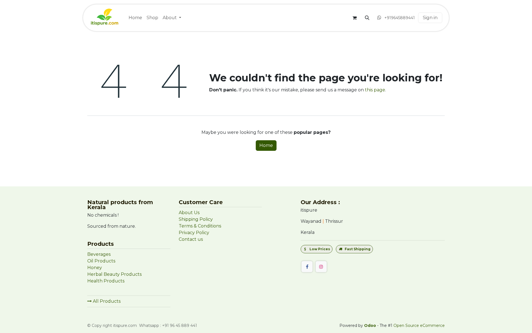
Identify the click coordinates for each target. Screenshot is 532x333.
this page (375, 89)
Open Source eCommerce (419, 325)
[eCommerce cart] (354, 18)
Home (266, 145)
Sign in (430, 17)
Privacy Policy (194, 232)
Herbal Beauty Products (114, 274)
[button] (367, 18)
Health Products (105, 281)
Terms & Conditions (200, 226)
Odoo (370, 325)
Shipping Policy (196, 219)
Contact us (191, 239)
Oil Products (101, 261)
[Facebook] (307, 266)
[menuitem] (135, 17)
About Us (189, 212)
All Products (106, 301)
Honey (95, 267)
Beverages (99, 254)
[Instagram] (321, 266)
